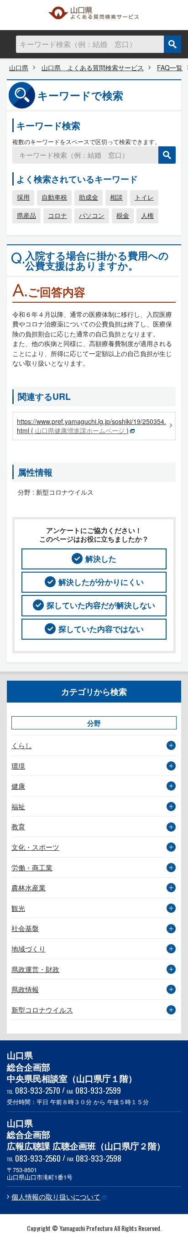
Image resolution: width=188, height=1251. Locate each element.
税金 (122, 215)
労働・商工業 (31, 867)
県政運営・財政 (35, 969)
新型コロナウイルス (42, 1009)
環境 (18, 765)
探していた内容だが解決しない (101, 605)
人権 (147, 215)
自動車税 (54, 197)
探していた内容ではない (101, 628)
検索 (172, 44)
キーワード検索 (48, 125)
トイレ (144, 197)
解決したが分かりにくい (101, 581)
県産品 (26, 215)
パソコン (91, 215)
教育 (18, 826)
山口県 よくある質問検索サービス (94, 15)
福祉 (18, 806)
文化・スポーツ (35, 847)
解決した (100, 558)
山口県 (18, 67)
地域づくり (28, 948)
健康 (18, 786)
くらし (21, 745)
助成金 (88, 197)
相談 (116, 197)
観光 (18, 908)
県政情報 (25, 989)
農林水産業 (28, 887)
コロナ (57, 215)
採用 (23, 197)
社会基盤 (25, 928)
